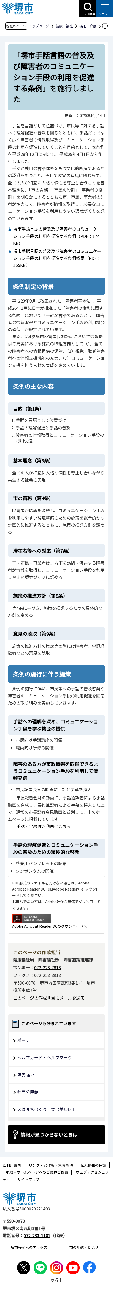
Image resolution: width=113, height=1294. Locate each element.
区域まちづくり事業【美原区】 (46, 1109)
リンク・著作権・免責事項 (51, 1165)
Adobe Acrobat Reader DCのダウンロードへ (49, 926)
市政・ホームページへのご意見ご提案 (37, 1172)
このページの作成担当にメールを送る (49, 998)
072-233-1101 (37, 1235)
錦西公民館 (27, 1092)
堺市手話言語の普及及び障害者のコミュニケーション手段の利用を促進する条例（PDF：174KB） (57, 236)
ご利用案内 (12, 1165)
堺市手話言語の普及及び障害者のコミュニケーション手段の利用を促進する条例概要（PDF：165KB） (57, 258)
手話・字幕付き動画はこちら (43, 826)
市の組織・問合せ (84, 1247)
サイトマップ (28, 1179)
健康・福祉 (64, 25)
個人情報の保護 (93, 1165)
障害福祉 (25, 1075)
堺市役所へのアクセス (29, 1247)
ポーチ (23, 1040)
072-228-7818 (47, 967)
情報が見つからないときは (49, 1134)
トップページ (39, 25)
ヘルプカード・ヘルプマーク (44, 1057)
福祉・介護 (87, 25)
